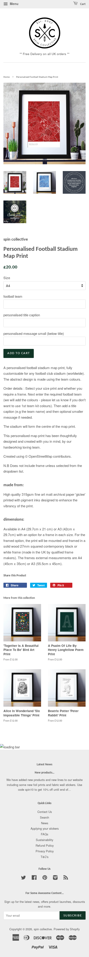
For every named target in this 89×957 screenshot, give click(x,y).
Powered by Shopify (67, 929)
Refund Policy (45, 845)
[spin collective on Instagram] (55, 878)
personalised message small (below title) (33, 333)
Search (44, 817)
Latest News (44, 764)
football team (12, 296)
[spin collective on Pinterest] (44, 878)
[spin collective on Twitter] (23, 878)
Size (6, 277)
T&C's (44, 857)
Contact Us (44, 812)
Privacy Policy (45, 851)
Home (6, 77)
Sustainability (44, 840)
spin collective (43, 929)
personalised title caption (21, 314)
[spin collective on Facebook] (34, 878)
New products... (44, 772)
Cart (82, 4)
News (44, 823)
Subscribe (72, 915)
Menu (13, 3)
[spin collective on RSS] (65, 878)
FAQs (44, 834)
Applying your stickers (45, 828)
